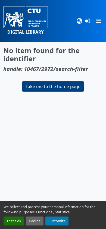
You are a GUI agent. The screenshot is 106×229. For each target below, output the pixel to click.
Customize (57, 220)
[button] (25, 21)
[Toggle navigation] (99, 21)
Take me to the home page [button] (53, 86)
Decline (34, 220)
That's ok (14, 220)
